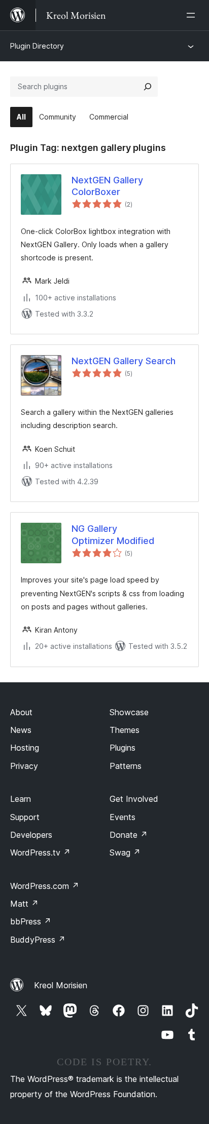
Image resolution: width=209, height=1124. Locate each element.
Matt (24, 904)
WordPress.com (44, 886)
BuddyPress (37, 940)
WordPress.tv (40, 852)
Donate (129, 835)
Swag (125, 852)
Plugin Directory (37, 46)
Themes (125, 730)
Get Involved (134, 799)
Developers (31, 835)
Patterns (126, 766)
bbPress (30, 921)
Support (25, 817)
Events (122, 817)
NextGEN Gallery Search (124, 361)
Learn (20, 799)
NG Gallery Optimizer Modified (113, 534)
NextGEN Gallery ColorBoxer (107, 186)
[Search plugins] (147, 86)
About (21, 712)
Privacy (24, 766)
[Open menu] (193, 15)
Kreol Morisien (60, 985)
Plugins (122, 748)
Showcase (129, 712)
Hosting (24, 748)
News (20, 730)
